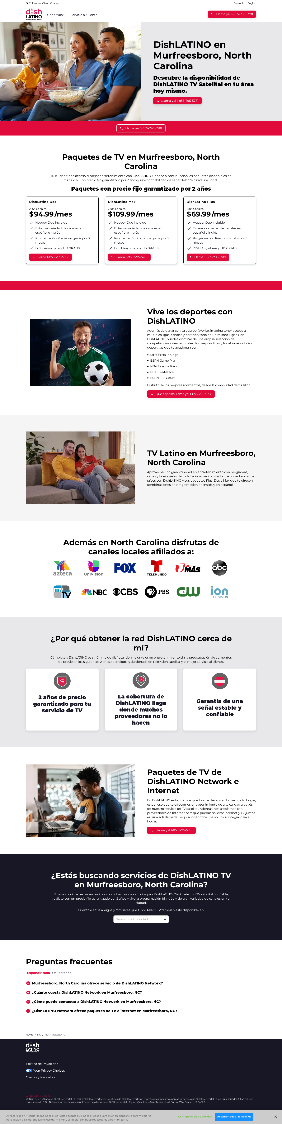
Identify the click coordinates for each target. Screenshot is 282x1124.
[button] (165, 919)
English (252, 3)
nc (39, 1034)
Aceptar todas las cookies (234, 1116)
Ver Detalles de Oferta (38, 1095)
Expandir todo (38, 973)
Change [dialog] (54, 3)
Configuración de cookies (195, 1116)
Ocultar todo (62, 973)
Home (29, 1034)
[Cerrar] (275, 1116)
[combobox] (137, 919)
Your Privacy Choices (49, 1070)
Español (238, 3)
